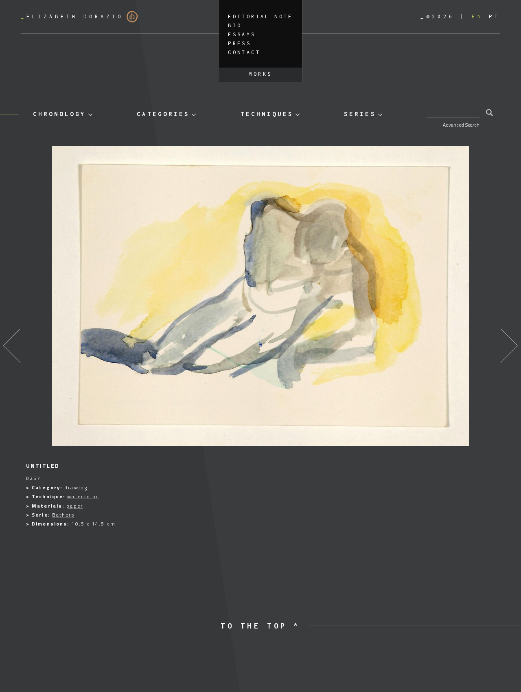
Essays (242, 34)
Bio (235, 25)
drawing (76, 487)
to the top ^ (260, 626)
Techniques (267, 113)
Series (360, 113)
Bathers (63, 515)
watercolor (83, 496)
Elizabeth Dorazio (72, 16)
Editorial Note (260, 16)
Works (260, 74)
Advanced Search (461, 125)
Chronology (59, 113)
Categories (163, 113)
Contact (244, 52)
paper (74, 506)
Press (239, 43)
